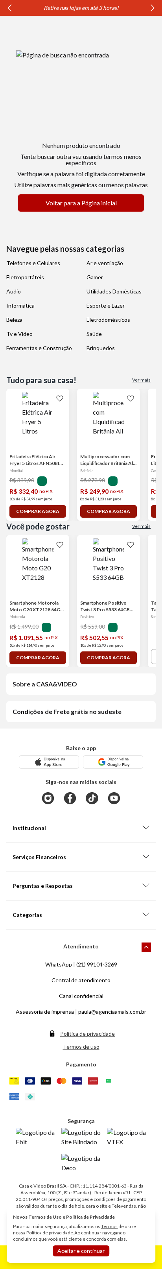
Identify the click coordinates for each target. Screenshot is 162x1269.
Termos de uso (81, 1046)
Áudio (13, 291)
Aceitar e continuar (81, 1250)
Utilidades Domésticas (114, 291)
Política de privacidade (87, 1033)
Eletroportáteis (25, 277)
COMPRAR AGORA (37, 511)
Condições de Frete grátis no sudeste (67, 711)
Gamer (95, 277)
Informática (20, 305)
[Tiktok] (92, 798)
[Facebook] (70, 798)
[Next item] (152, 8)
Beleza (14, 319)
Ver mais (141, 380)
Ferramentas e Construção (39, 348)
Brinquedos (101, 348)
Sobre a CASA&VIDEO (45, 684)
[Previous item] (9, 8)
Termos (109, 1226)
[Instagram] (48, 798)
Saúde (94, 333)
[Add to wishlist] (59, 398)
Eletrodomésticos (108, 319)
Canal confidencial (81, 995)
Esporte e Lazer (106, 305)
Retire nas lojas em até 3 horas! (81, 7)
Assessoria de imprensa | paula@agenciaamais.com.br (81, 1011)
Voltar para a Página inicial (81, 203)
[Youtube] (114, 798)
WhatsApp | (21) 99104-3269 (81, 964)
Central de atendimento (81, 980)
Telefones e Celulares (33, 263)
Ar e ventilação (105, 263)
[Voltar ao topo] (146, 947)
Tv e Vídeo (19, 333)
